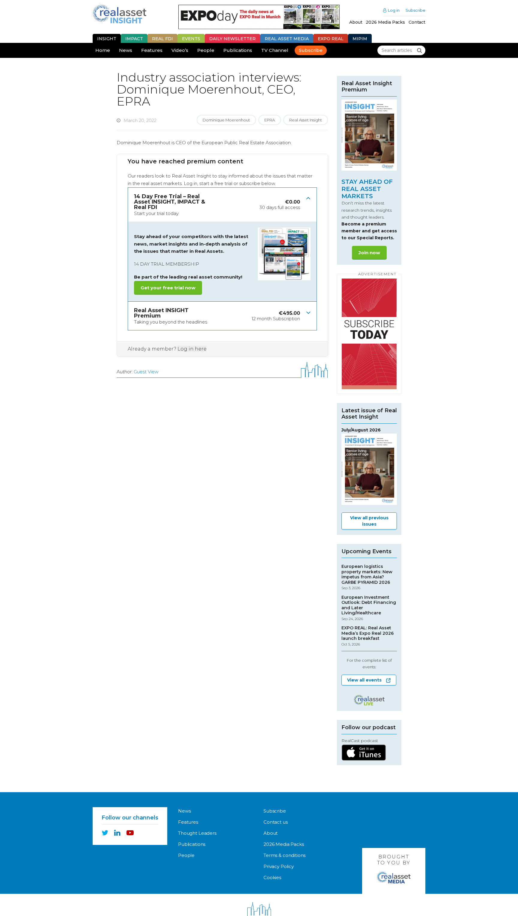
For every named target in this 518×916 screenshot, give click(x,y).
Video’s (179, 50)
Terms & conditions (284, 855)
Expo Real (331, 38)
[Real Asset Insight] (119, 13)
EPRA (269, 120)
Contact (417, 22)
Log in (394, 10)
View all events (364, 680)
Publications (237, 50)
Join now (369, 252)
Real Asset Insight (305, 120)
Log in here (192, 349)
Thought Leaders (197, 833)
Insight (106, 38)
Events (191, 38)
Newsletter (232, 38)
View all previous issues (369, 521)
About (355, 22)
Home (102, 50)
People (205, 50)
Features (151, 50)
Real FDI (162, 38)
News (125, 50)
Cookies (272, 877)
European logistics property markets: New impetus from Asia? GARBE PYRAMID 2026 (366, 577)
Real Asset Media (287, 38)
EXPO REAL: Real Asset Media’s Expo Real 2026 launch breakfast (367, 635)
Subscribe (415, 10)
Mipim (360, 38)
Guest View (146, 371)
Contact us (275, 822)
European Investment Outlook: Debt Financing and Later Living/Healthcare (368, 608)
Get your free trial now (168, 288)
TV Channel (274, 50)
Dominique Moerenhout (226, 120)
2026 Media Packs (385, 22)
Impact (134, 38)
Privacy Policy (278, 866)
